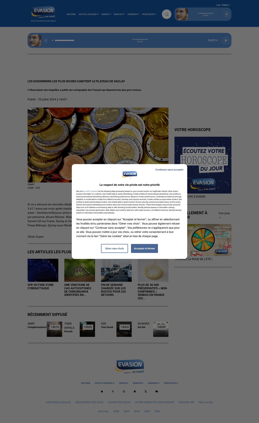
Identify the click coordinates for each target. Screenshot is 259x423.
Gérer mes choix (114, 248)
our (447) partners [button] (90, 191)
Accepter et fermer (144, 248)
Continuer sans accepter (169, 169)
